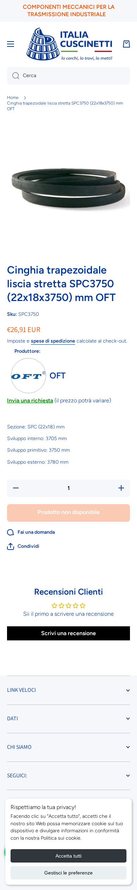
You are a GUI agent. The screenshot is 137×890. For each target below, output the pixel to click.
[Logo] (69, 44)
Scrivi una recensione (68, 633)
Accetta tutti (68, 856)
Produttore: (27, 351)
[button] (23, 546)
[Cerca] (13, 75)
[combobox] (68, 75)
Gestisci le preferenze (68, 873)
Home (13, 97)
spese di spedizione (53, 341)
